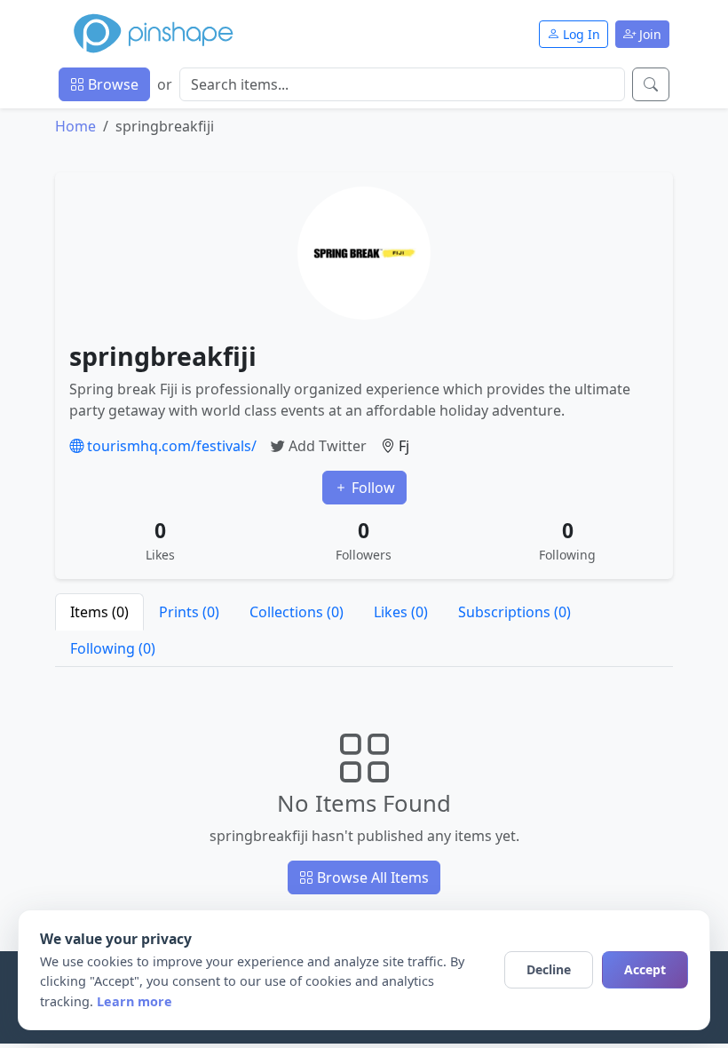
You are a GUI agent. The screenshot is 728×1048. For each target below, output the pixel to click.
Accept (645, 969)
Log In (579, 34)
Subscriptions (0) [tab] (514, 612)
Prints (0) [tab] (189, 612)
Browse (111, 84)
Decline (548, 969)
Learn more (134, 1001)
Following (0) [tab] (112, 648)
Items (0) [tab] (99, 612)
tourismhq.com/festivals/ (170, 446)
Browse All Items (371, 877)
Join (648, 34)
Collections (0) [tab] (296, 612)
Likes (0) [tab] (401, 612)
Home (75, 126)
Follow (371, 487)
